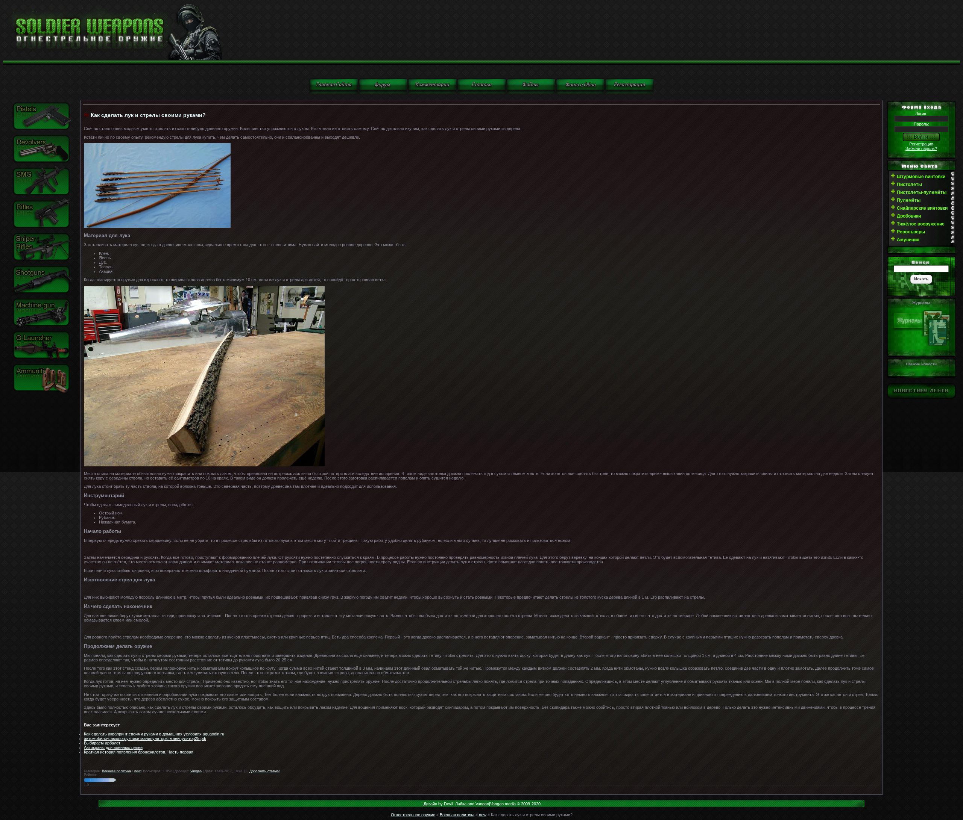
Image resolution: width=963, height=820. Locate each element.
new (137, 771)
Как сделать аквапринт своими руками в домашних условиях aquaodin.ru (154, 734)
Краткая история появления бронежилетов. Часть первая (138, 752)
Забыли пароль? (921, 148)
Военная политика (116, 771)
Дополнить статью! (264, 771)
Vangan (196, 771)
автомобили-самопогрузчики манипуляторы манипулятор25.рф (145, 738)
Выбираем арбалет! (103, 743)
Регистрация (921, 144)
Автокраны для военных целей (113, 747)
